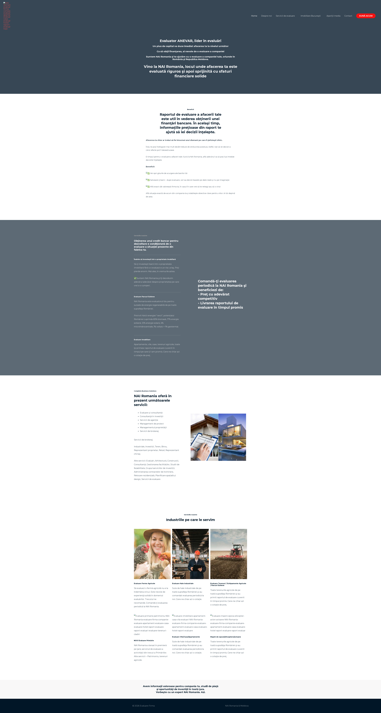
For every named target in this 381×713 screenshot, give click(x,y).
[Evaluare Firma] (6, 15)
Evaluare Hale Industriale (182, 583)
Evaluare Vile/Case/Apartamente (186, 637)
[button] (366, 15)
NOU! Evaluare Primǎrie (144, 640)
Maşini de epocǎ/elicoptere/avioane (225, 637)
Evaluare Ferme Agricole (144, 583)
